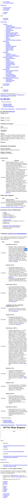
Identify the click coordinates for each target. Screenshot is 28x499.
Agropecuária (9, 25)
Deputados (5, 52)
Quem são (8, 53)
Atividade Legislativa (7, 57)
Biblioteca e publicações (11, 46)
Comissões (8, 60)
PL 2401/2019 (5, 99)
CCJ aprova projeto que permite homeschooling (13, 451)
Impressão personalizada (8, 106)
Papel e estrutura (9, 48)
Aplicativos (5, 496)
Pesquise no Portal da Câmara (7, 93)
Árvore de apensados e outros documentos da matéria (12, 207)
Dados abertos (9, 81)
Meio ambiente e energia (11, 33)
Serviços (8, 43)
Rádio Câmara (9, 71)
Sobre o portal (6, 493)
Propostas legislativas (10, 58)
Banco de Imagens (10, 74)
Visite (7, 51)
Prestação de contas (10, 80)
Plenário (8, 59)
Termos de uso (6, 494)
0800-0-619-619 (14, 475)
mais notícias (3, 459)
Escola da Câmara (10, 47)
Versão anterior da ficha (21, 108)
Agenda (7, 42)
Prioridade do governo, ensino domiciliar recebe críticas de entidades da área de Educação (15, 457)
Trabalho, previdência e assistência (13, 40)
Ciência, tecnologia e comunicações (13, 27)
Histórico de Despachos (8, 217)
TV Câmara (8, 73)
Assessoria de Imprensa (11, 75)
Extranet (5, 497)
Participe (8, 68)
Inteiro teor (12, 111)
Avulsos (5, 212)
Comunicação (6, 69)
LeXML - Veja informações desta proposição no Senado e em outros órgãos (15, 465)
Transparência (9, 79)
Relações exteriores (10, 36)
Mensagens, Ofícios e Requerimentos (11, 225)
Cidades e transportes (10, 26)
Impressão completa (7, 105)
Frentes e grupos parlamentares (12, 55)
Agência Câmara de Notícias (12, 70)
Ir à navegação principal (8, 2)
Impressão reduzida (7, 104)
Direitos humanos (10, 30)
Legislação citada (7, 219)
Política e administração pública (13, 35)
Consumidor (8, 29)
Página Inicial (3, 94)
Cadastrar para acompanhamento (8, 108)
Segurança (8, 38)
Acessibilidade (6, 8)
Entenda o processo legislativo (12, 66)
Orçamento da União (10, 64)
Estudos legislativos (10, 63)
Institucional (5, 41)
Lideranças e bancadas (11, 54)
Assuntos (5, 24)
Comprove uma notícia (11, 76)
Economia (8, 31)
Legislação (8, 65)
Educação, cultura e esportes (12, 32)
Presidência (8, 44)
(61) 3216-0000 (19, 476)
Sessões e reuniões (10, 62)
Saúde (7, 37)
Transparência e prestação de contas (11, 77)
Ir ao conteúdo (6, 1)
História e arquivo (10, 49)
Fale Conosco (6, 10)
